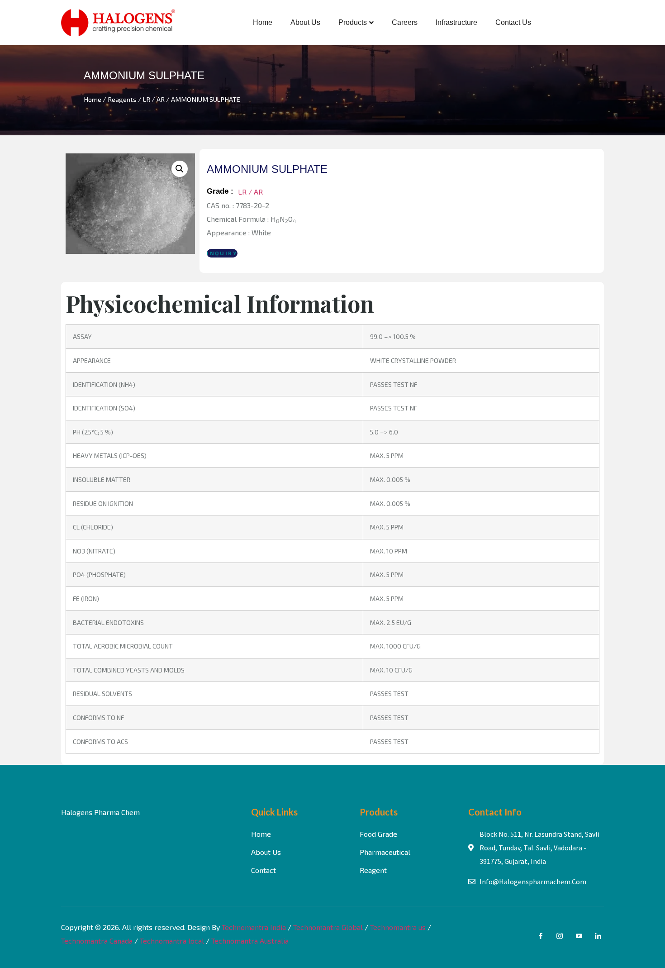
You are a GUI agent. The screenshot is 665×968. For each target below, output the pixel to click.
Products (352, 22)
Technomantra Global (328, 927)
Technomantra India (254, 927)
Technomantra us (398, 927)
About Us (305, 22)
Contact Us (513, 22)
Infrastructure (456, 22)
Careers (405, 22)
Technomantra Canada (97, 940)
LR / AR (154, 99)
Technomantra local (172, 940)
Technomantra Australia (250, 940)
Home (262, 22)
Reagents (122, 99)
